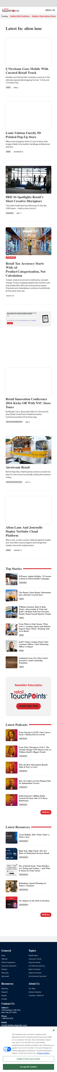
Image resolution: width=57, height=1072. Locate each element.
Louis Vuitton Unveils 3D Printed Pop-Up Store (23, 134)
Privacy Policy (43, 1053)
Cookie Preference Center (28, 1059)
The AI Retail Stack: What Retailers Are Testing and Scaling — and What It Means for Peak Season (34, 868)
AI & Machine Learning (36, 966)
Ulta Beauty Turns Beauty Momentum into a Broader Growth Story (35, 593)
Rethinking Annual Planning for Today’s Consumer (32, 884)
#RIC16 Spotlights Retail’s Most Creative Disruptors (24, 198)
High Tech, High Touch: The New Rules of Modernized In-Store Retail (34, 852)
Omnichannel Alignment (37, 976)
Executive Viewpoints (14, 422)
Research (4, 992)
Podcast (4, 969)
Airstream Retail (18, 467)
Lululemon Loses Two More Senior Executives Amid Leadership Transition (33, 660)
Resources (24, 841)
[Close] (54, 1030)
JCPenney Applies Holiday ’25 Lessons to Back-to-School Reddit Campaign (35, 577)
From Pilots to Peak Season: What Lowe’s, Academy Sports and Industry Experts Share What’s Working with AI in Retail (35, 627)
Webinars (4, 989)
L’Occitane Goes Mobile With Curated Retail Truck (27, 70)
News (8, 87)
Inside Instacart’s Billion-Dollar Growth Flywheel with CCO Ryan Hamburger (33, 798)
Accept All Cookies (28, 1067)
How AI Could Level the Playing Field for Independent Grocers (35, 782)
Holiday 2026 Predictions (20, 16)
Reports (4, 996)
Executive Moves (34, 962)
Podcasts (23, 738)
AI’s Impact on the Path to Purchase (34, 900)
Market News (33, 956)
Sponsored (5, 976)
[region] (28, 1049)
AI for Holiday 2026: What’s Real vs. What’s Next (34, 835)
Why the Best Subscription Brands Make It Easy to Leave (33, 765)
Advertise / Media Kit (36, 996)
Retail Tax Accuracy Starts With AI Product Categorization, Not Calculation (26, 269)
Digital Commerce (34, 973)
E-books (4, 999)
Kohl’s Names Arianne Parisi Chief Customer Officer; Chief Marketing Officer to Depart (33, 644)
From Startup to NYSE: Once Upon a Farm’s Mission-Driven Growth (35, 733)
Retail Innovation (34, 969)
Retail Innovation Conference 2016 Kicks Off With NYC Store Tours (28, 402)
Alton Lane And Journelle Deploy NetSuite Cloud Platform (24, 531)
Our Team (32, 989)
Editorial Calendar (34, 992)
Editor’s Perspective (8, 962)
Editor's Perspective (14, 482)
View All (46, 812)
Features (9, 213)
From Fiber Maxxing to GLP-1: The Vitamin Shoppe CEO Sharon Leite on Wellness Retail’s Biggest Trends (35, 749)
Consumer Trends (34, 959)
